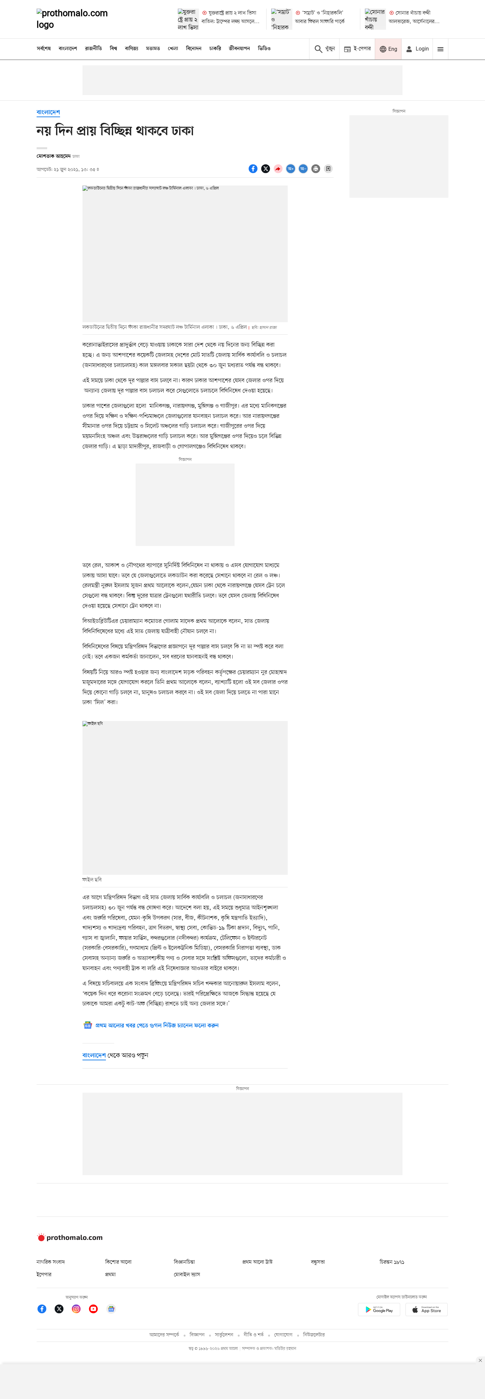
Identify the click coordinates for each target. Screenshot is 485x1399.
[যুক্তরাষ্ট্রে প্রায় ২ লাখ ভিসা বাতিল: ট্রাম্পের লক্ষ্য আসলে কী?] (188, 19)
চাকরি (215, 49)
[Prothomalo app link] (379, 1310)
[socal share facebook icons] (254, 172)
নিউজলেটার (314, 1335)
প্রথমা (110, 1275)
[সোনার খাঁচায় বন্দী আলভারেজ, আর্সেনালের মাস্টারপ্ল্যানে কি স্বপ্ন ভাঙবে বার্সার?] (375, 19)
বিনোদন (194, 49)
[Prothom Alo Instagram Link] (79, 1310)
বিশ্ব (113, 49)
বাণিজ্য (131, 49)
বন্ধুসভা (318, 1262)
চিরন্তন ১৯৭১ (392, 1262)
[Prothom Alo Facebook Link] (45, 1310)
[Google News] (111, 1310)
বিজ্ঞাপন (197, 1335)
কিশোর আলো (118, 1262)
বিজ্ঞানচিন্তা (184, 1262)
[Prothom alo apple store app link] (426, 1310)
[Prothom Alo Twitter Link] (62, 1310)
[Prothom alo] (81, 19)
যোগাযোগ (283, 1335)
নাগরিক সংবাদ (51, 1262)
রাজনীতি (93, 49)
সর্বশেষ (44, 49)
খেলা (173, 49)
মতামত (153, 49)
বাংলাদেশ (68, 49)
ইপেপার (44, 1275)
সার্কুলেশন (224, 1335)
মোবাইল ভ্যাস (187, 1275)
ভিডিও (264, 49)
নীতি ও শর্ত (254, 1335)
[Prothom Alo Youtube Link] (96, 1310)
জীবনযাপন (239, 49)
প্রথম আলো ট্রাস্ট (257, 1262)
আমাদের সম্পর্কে (164, 1335)
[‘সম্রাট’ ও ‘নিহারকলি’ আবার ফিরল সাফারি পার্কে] (281, 19)
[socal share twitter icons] (266, 172)
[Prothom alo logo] (70, 1240)
